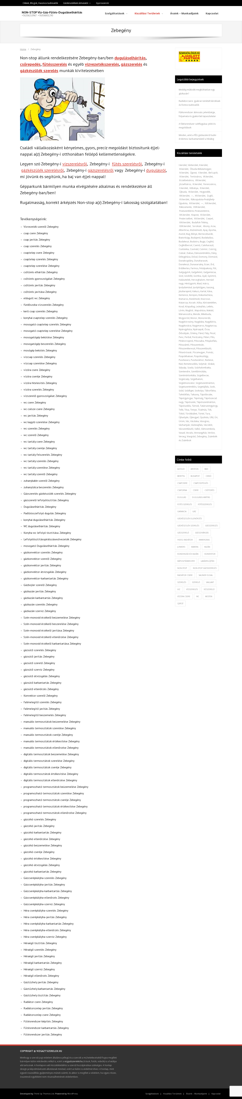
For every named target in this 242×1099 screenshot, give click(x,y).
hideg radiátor (185, 540)
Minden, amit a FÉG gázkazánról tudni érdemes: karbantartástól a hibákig (197, 137)
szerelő (196, 582)
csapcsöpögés (200, 483)
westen (208, 596)
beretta (181, 476)
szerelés (181, 582)
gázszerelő (183, 532)
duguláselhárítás (130, 58)
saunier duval (206, 575)
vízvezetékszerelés (102, 64)
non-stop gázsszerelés (204, 568)
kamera (194, 547)
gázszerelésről (101, 170)
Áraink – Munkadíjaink (196, 1093)
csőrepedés (30, 64)
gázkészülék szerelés (39, 70)
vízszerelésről (74, 164)
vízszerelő (209, 589)
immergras (204, 540)
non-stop (182, 568)
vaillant (210, 582)
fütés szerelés (184, 504)
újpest (180, 603)
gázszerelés (131, 64)
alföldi (181, 469)
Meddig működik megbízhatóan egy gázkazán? (197, 91)
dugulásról (156, 170)
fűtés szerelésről (127, 164)
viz (178, 589)
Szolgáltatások (152, 1093)
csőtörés (209, 490)
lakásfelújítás (207, 561)
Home (23, 49)
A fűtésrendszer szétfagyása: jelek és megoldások (197, 125)
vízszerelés (192, 589)
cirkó (208, 476)
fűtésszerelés (54, 64)
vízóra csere (183, 596)
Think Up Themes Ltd (44, 1093)
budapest (195, 476)
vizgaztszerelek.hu (73, 1061)
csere (196, 490)
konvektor (209, 554)
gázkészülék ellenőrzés (189, 518)
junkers (181, 547)
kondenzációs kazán (187, 554)
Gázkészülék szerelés (188, 525)
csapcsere (182, 483)
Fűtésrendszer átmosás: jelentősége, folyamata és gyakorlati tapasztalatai (197, 114)
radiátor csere (185, 575)
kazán (207, 547)
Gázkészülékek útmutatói (75, 3)
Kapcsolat (216, 1093)
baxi (206, 469)
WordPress (72, 1093)
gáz (194, 511)
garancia (181, 511)
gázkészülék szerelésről (42, 170)
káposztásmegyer (186, 561)
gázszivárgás (202, 532)
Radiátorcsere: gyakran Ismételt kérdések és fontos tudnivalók (199, 102)
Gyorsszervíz (102, 3)
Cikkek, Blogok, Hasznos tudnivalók (40, 3)
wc (197, 596)
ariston (194, 469)
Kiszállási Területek (172, 1093)
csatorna (182, 490)
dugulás (181, 497)
